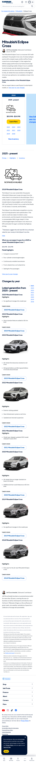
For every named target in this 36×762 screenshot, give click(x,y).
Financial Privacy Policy (7, 730)
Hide (3, 235)
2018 (13, 134)
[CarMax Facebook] (16, 710)
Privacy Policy (9, 745)
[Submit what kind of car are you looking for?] (32, 6)
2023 (18, 127)
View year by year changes (10, 274)
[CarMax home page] (7, 2)
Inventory (22, 158)
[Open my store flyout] (22, 2)
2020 (18, 130)
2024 (13, 127)
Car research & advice (7, 11)
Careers (6, 700)
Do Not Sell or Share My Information (10, 728)
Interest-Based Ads (6, 732)
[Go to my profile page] (31, 2)
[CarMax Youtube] (3, 710)
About (5, 696)
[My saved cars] (26, 2)
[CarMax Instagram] (8, 710)
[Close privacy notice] (25, 737)
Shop (4, 684)
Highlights (13, 158)
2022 (8, 130)
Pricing (4, 158)
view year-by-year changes (17, 87)
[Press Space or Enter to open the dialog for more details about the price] (24, 242)
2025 (8, 127)
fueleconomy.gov (9, 653)
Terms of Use (6, 747)
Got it (6, 751)
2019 (8, 134)
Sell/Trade (6, 688)
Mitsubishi (19, 11)
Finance (5, 692)
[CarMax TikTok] (12, 710)
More (4, 704)
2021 (13, 130)
